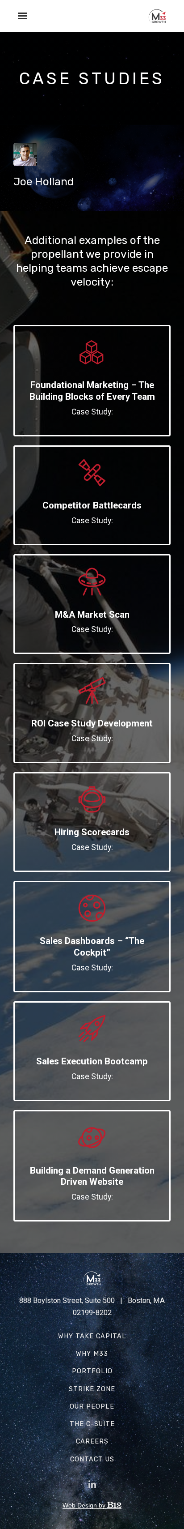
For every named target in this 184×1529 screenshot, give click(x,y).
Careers (92, 1441)
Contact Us (92, 1459)
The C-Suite (92, 1424)
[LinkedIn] (92, 1484)
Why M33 (92, 1354)
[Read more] (92, 353)
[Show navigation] (20, 16)
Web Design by (85, 1505)
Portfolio (92, 1371)
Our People (92, 1406)
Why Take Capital (92, 1336)
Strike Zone (92, 1389)
